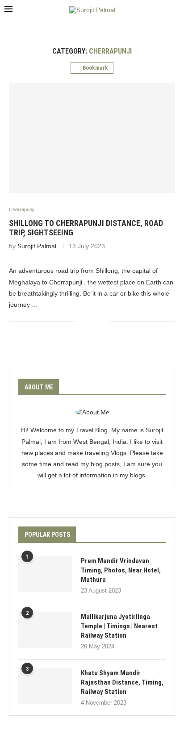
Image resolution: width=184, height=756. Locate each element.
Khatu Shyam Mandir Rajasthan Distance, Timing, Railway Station (122, 682)
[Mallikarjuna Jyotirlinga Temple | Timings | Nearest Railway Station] (45, 630)
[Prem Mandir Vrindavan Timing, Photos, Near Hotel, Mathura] (45, 574)
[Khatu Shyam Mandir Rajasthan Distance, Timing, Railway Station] (45, 686)
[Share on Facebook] (88, 321)
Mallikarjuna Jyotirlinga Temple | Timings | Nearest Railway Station (119, 626)
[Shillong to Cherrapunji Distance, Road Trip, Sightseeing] (92, 138)
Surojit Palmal (36, 246)
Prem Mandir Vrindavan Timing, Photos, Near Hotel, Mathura (121, 570)
